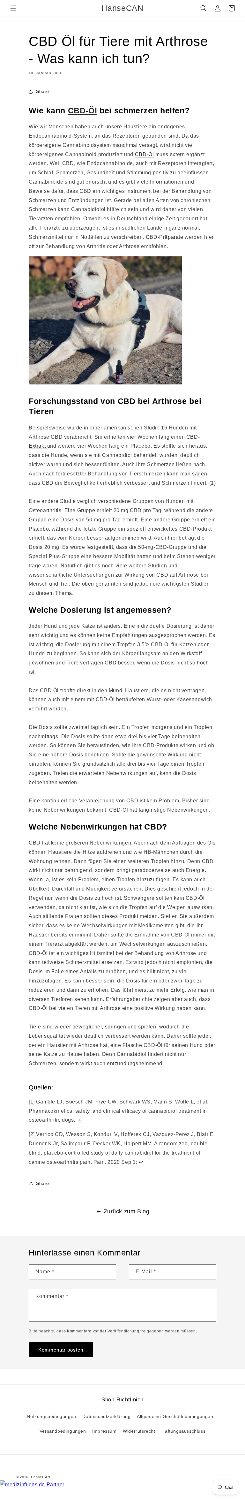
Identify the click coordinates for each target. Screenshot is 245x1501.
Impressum (104, 1431)
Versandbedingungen (63, 1431)
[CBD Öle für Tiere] (105, 384)
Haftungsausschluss (183, 1431)
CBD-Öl (82, 110)
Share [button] (42, 91)
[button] (13, 8)
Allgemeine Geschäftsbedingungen (175, 1416)
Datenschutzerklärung (106, 1416)
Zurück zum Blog (127, 1211)
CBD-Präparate (164, 237)
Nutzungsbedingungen (51, 1416)
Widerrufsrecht (139, 1431)
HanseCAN (40, 1477)
